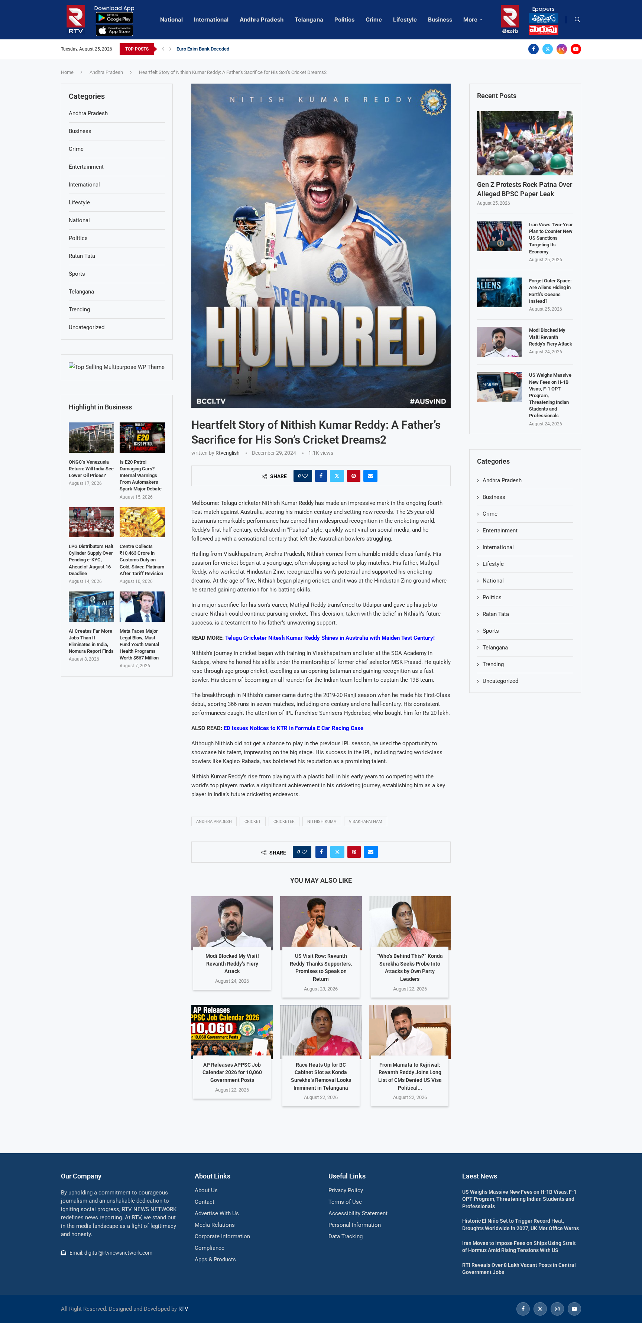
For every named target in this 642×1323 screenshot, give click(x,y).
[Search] (577, 20)
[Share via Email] (370, 476)
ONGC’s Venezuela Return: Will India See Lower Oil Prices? (91, 468)
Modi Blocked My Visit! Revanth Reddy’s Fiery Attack (232, 963)
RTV (183, 1309)
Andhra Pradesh (261, 19)
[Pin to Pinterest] (353, 476)
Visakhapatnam (365, 821)
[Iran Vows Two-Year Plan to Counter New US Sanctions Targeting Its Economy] (499, 236)
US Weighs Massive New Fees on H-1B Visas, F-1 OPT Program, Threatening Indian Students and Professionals (550, 395)
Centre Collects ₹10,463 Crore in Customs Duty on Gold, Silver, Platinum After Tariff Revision (142, 560)
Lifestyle (405, 19)
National (171, 19)
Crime (374, 19)
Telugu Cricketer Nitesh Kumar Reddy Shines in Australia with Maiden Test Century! (330, 638)
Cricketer (284, 821)
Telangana (309, 19)
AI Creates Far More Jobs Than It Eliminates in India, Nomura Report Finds (91, 641)
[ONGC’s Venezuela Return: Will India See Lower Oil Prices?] (91, 437)
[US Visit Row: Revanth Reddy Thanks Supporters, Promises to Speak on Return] (320, 923)
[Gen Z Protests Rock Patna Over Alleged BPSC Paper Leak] (525, 143)
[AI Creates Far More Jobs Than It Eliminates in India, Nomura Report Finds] (91, 606)
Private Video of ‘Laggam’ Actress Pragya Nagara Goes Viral (240, 49)
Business (440, 19)
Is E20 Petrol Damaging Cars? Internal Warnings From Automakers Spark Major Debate (141, 475)
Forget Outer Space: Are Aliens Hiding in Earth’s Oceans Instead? (550, 291)
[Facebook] (533, 49)
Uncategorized (500, 681)
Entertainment (500, 530)
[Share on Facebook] (321, 476)
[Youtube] (576, 49)
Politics (344, 19)
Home (67, 72)
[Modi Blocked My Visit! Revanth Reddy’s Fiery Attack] (232, 923)
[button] (163, 49)
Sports (491, 631)
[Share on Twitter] (337, 476)
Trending (493, 664)
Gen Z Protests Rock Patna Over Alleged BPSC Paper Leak (524, 189)
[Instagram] (562, 49)
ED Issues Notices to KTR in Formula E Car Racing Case (293, 728)
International (211, 19)
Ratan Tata (496, 614)
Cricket (252, 821)
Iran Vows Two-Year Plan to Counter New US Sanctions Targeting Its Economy (551, 238)
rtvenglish (227, 453)
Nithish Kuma (321, 821)
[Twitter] (547, 49)
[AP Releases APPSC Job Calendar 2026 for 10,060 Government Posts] (232, 1032)
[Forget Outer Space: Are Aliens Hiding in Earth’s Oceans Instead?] (499, 292)
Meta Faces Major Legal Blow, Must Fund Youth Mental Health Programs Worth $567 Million (139, 644)
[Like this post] (305, 476)
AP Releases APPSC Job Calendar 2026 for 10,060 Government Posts (232, 1072)
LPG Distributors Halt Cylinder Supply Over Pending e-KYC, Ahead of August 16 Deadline (91, 560)
